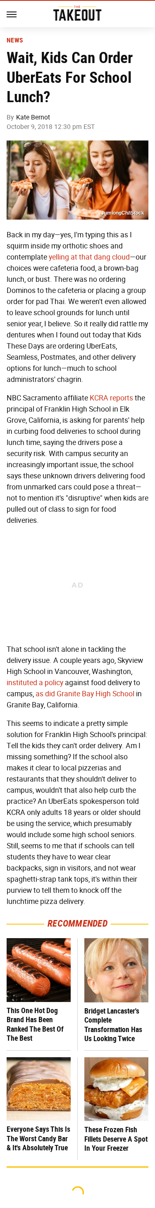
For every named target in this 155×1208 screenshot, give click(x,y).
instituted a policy (35, 682)
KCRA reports (111, 398)
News (15, 40)
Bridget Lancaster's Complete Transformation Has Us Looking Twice (113, 1025)
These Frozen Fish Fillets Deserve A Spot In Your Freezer (116, 1138)
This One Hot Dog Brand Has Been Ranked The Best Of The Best (35, 1024)
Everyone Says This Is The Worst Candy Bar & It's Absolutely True (38, 1138)
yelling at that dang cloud (89, 257)
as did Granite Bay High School (85, 693)
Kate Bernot (33, 117)
